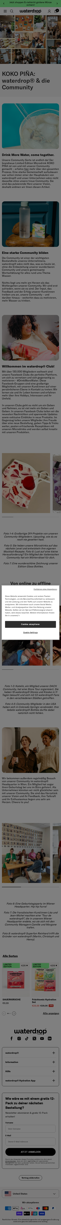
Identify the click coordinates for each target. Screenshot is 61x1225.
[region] (30, 612)
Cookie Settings (30, 632)
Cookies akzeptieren (30, 624)
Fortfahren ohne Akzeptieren (45, 589)
